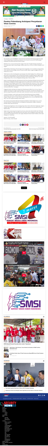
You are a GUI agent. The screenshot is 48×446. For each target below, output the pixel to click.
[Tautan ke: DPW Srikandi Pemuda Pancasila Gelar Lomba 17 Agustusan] (24, 331)
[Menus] (4, 2)
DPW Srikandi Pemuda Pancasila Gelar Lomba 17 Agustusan (10, 143)
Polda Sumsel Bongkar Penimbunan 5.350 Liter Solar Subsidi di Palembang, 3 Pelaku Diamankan (23, 155)
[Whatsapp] (43, 26)
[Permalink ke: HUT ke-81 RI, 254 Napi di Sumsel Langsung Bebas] (37, 149)
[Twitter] (23, 125)
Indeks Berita (36, 398)
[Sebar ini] (37, 26)
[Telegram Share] (41, 26)
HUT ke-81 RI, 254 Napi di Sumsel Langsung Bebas (37, 155)
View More (24, 187)
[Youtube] (27, 125)
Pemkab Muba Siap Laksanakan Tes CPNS (12, 128)
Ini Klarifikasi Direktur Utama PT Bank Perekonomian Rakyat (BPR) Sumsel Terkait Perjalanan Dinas (10, 155)
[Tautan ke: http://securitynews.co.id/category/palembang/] (43, 316)
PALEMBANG (6, 26)
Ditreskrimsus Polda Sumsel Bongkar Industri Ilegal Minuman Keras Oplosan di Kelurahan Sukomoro (24, 390)
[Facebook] (21, 125)
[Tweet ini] (39, 26)
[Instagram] (25, 125)
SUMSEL (9, 26)
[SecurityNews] (24, 3)
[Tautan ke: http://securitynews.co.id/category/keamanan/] (43, 361)
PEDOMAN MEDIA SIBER (17, 398)
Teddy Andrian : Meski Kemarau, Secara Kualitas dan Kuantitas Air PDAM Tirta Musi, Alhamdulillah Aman (37, 143)
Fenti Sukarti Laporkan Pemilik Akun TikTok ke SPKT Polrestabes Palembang (20, 388)
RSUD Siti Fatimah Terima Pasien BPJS (36, 128)
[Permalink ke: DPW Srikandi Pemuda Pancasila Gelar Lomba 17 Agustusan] (10, 137)
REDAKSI (24, 398)
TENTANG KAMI (30, 398)
